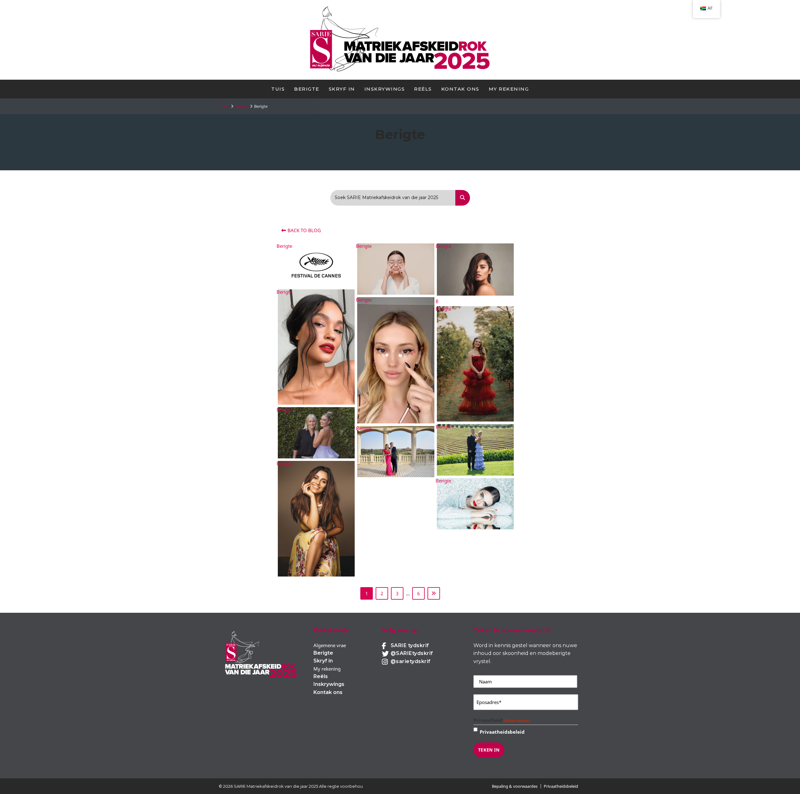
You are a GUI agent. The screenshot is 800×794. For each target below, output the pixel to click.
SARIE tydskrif (410, 645)
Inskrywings (384, 89)
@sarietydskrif (411, 661)
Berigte (306, 89)
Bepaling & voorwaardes (515, 786)
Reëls (423, 89)
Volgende (434, 593)
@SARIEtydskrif (412, 653)
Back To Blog (304, 230)
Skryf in (342, 89)
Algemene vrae (329, 645)
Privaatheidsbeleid (502, 732)
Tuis (278, 89)
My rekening (509, 89)
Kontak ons (460, 89)
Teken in (489, 750)
